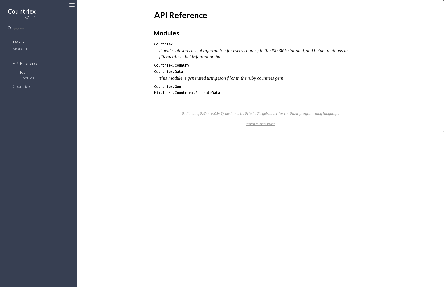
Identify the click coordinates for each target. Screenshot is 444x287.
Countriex (21, 86)
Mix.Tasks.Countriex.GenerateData (187, 92)
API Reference (25, 63)
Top (22, 72)
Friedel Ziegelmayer (261, 113)
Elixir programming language (314, 113)
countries (265, 78)
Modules (21, 49)
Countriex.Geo (167, 86)
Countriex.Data (168, 71)
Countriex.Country (171, 65)
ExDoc (205, 113)
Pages (18, 42)
